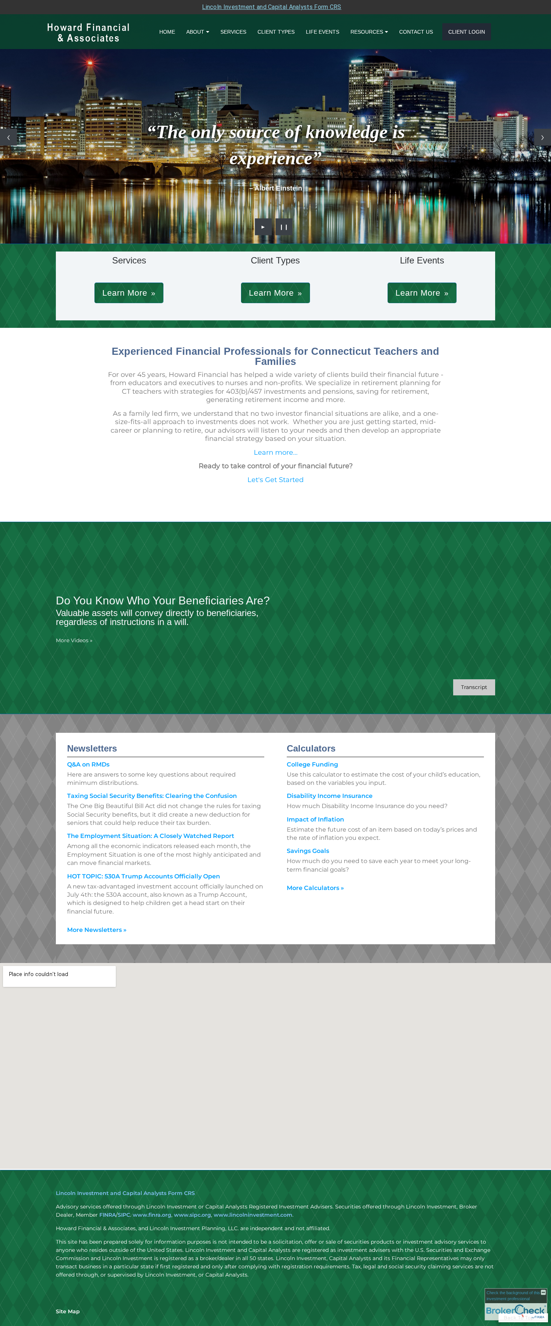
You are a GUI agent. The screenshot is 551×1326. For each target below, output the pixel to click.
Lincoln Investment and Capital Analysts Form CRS (271, 6)
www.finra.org (152, 1214)
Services (233, 32)
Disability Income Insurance (330, 795)
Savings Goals (308, 850)
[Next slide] (542, 137)
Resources (366, 32)
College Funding (312, 764)
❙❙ (284, 226)
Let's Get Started (275, 480)
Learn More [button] (124, 293)
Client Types (276, 32)
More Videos (74, 640)
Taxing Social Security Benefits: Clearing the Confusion (152, 795)
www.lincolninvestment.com (253, 1214)
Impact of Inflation (315, 819)
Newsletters (92, 748)
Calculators (311, 748)
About (195, 32)
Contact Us (416, 32)
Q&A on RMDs (88, 764)
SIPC (124, 1214)
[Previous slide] (8, 137)
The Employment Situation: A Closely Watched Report (150, 835)
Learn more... (276, 452)
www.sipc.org (192, 1214)
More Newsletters (97, 929)
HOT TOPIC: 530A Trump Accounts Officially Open (143, 876)
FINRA (107, 1214)
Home (167, 32)
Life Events (322, 32)
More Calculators (315, 887)
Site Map (68, 1311)
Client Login (466, 32)
